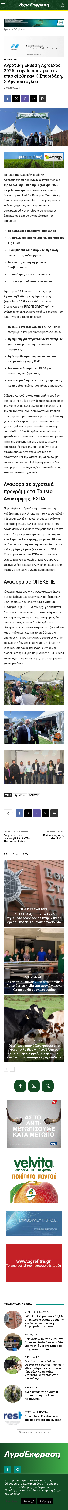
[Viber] (25, 98)
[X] (16, 98)
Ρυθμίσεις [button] (12, 1501)
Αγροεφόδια (31, 1388)
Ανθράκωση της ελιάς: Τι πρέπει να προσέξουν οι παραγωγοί (41, 1395)
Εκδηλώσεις (20, 29)
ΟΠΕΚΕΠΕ (34, 795)
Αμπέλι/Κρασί (33, 977)
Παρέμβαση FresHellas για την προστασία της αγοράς (43, 1418)
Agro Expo (20, 795)
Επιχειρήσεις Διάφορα (33, 909)
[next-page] (12, 1069)
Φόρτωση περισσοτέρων (32, 1432)
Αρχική (7, 29)
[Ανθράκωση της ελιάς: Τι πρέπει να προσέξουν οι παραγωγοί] (13, 1394)
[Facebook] (7, 98)
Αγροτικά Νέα (33, 1040)
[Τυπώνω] (42, 98)
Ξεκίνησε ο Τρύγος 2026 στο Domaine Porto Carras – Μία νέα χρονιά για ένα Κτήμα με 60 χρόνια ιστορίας (34, 985)
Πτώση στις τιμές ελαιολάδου (53, 837)
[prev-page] (6, 1069)
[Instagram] (34, 1086)
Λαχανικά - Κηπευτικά (36, 1412)
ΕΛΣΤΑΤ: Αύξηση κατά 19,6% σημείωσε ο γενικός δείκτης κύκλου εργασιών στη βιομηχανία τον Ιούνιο (34, 918)
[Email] (33, 98)
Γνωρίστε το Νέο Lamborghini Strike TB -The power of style (17, 838)
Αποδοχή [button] (29, 1501)
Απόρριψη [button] (45, 1501)
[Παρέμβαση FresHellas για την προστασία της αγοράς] (13, 1416)
